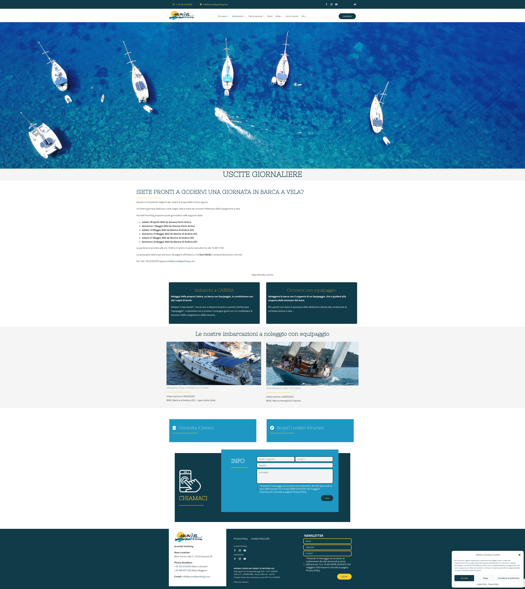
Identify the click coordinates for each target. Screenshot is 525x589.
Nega (485, 578)
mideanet (244, 582)
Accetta (464, 578)
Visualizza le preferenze (508, 578)
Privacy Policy (493, 584)
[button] (519, 554)
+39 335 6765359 (182, 566)
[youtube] (336, 4)
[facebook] (326, 4)
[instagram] (331, 4)
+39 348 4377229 (182, 570)
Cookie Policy (482, 584)
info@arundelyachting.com (181, 261)
